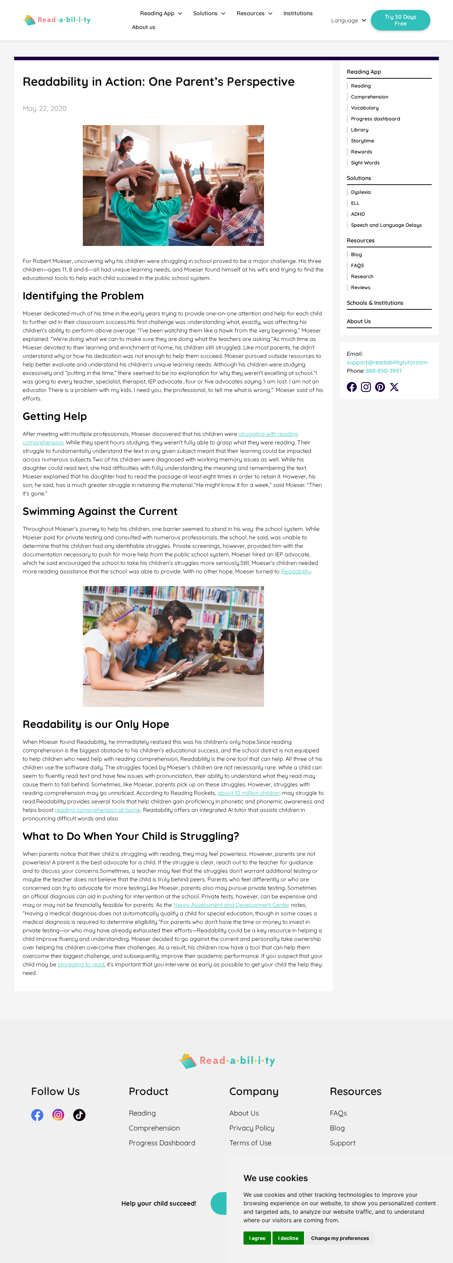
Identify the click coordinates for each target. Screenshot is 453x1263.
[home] (57, 20)
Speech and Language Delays (386, 225)
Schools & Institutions (375, 302)
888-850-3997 (383, 370)
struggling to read (81, 964)
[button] (162, 13)
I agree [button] (257, 1238)
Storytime (362, 140)
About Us (359, 321)
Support (343, 1142)
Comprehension (369, 97)
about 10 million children (249, 792)
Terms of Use (250, 1142)
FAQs (338, 1112)
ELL (355, 203)
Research (362, 276)
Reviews (361, 287)
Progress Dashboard (162, 1142)
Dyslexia (361, 192)
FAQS (357, 265)
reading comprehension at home (98, 809)
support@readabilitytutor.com (387, 362)
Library (359, 130)
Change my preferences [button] (340, 1238)
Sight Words (365, 162)
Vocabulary (365, 108)
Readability (296, 571)
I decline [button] (288, 1238)
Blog (356, 254)
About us (143, 26)
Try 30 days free (401, 20)
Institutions (298, 13)
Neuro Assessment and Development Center (231, 904)
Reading (361, 86)
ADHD (358, 214)
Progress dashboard (375, 119)
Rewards (361, 151)
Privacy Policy (251, 1127)
